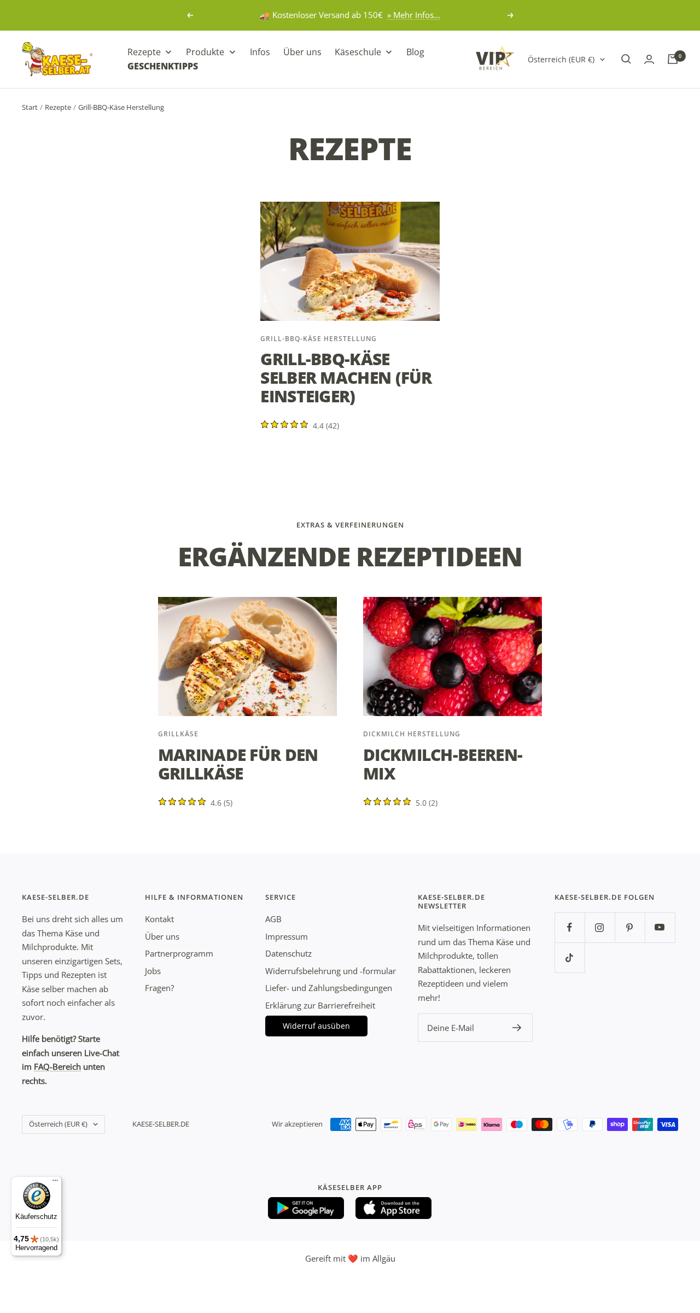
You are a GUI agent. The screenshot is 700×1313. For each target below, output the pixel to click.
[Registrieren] (517, 1027)
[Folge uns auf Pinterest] (630, 927)
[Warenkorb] (672, 59)
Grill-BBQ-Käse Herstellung (318, 338)
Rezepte (58, 107)
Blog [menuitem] (415, 52)
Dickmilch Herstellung (411, 733)
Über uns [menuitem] (302, 52)
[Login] (649, 59)
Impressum (286, 936)
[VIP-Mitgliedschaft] (495, 57)
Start (30, 107)
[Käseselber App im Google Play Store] (306, 1208)
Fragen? (159, 987)
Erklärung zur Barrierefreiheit (320, 1005)
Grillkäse (178, 733)
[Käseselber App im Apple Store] (393, 1208)
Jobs (153, 970)
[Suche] (626, 59)
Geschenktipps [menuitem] (162, 66)
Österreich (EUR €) (561, 59)
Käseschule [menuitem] (358, 52)
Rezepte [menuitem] (144, 52)
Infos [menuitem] (260, 52)
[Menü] (55, 1182)
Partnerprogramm (179, 953)
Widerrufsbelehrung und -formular (330, 970)
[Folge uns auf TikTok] (570, 957)
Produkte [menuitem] (205, 52)
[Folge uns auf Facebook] (570, 927)
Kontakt (159, 918)
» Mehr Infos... (413, 14)
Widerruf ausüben (316, 1026)
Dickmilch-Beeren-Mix (442, 763)
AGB (273, 918)
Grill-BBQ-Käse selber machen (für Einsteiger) (345, 377)
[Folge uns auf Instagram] (600, 927)
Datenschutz (288, 953)
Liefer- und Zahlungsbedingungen (328, 987)
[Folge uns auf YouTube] (660, 927)
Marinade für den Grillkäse (238, 763)
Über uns (162, 936)
